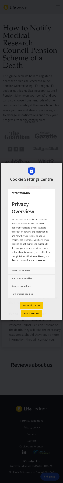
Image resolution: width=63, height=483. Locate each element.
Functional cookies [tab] (22, 278)
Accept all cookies (31, 305)
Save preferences (31, 313)
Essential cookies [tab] (21, 270)
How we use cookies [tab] (22, 293)
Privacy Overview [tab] (21, 192)
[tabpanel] (31, 232)
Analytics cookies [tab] (21, 286)
